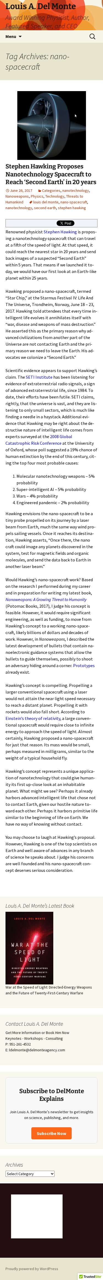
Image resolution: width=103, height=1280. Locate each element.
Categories (51, 190)
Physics (37, 196)
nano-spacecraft (73, 202)
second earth (45, 207)
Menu (10, 36)
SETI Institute (39, 377)
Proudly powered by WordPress (31, 1268)
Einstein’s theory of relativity (32, 718)
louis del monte (46, 202)
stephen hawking (72, 207)
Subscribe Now (51, 1133)
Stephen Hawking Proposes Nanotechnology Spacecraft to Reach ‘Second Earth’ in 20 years (50, 174)
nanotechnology (75, 190)
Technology (54, 196)
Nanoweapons (17, 196)
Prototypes (84, 665)
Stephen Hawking (60, 231)
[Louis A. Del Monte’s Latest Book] (29, 947)
